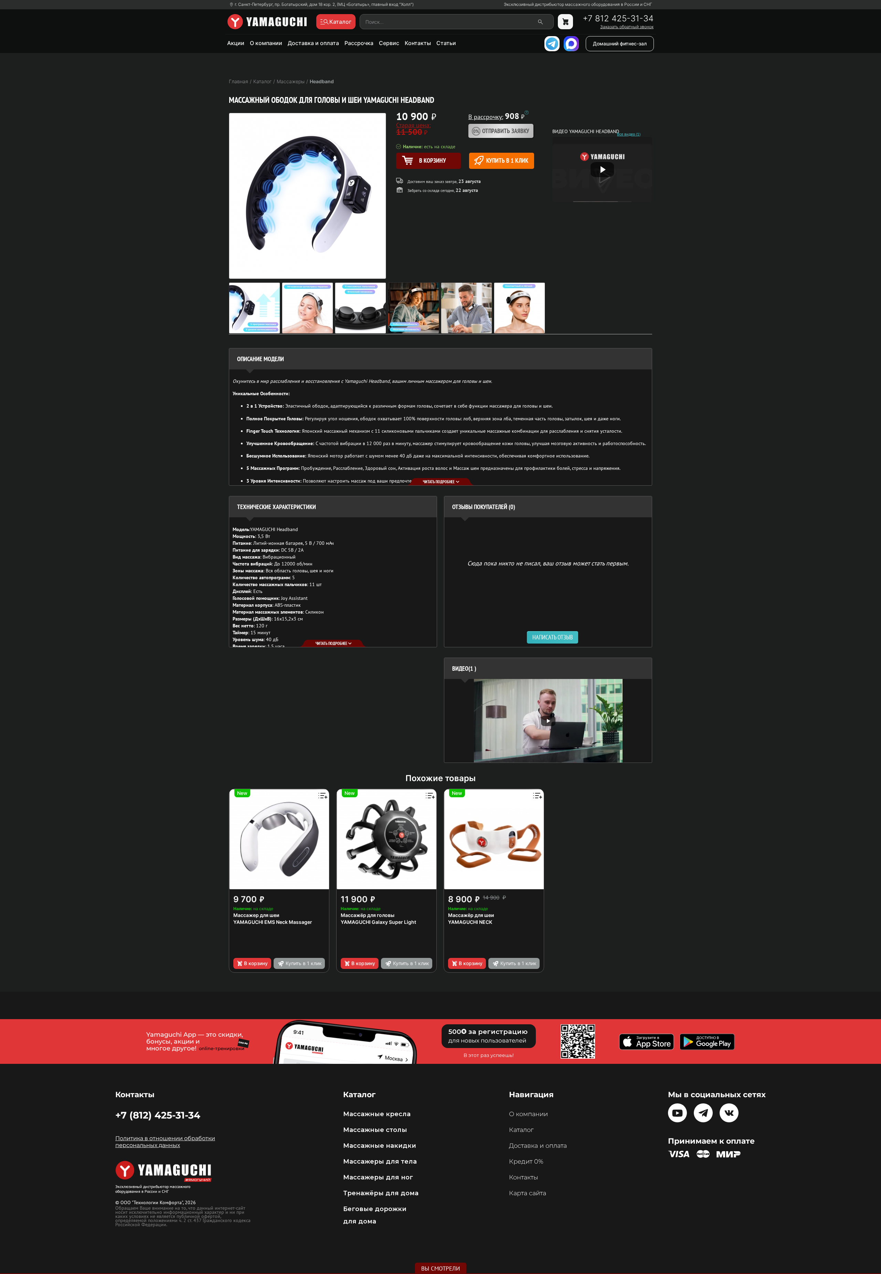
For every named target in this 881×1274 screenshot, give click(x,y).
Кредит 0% (526, 1161)
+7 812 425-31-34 (618, 18)
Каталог (521, 1130)
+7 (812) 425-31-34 (157, 1115)
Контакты (418, 43)
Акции (235, 43)
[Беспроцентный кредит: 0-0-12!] (526, 112)
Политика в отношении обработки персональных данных (165, 1141)
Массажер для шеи (256, 915)
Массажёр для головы (367, 915)
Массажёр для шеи (471, 915)
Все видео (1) (628, 134)
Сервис (389, 43)
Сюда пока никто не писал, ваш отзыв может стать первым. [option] (548, 562)
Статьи (446, 43)
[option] (548, 721)
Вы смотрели (440, 1268)
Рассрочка (358, 43)
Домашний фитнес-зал (620, 43)
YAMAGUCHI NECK (470, 922)
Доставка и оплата (313, 43)
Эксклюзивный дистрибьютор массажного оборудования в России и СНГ (578, 4)
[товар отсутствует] (565, 21)
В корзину (256, 963)
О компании (266, 43)
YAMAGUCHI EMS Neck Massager (272, 922)
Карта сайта (527, 1193)
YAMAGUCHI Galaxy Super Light (378, 922)
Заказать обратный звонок (627, 26)
